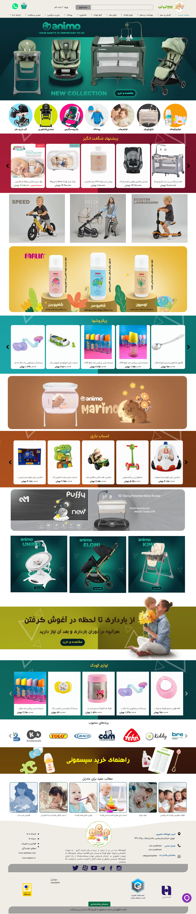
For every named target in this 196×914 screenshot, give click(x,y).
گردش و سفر (165, 15)
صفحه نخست (183, 15)
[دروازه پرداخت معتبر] (27, 895)
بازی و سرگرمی (53, 15)
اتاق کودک (97, 15)
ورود (66, 7)
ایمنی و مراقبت (34, 15)
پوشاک (69, 15)
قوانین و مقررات (28, 843)
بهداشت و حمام (146, 15)
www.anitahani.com (27, 853)
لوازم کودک (128, 15)
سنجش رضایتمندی (99, 904)
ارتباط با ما (16, 15)
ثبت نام (58, 7)
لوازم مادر (113, 15)
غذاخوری (83, 15)
